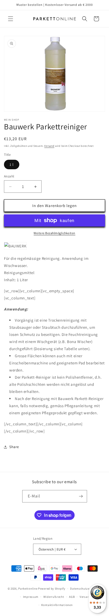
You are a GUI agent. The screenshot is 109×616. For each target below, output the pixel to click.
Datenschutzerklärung (85, 588)
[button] (10, 19)
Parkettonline (27, 588)
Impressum (30, 597)
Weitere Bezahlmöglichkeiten (54, 233)
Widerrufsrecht (53, 597)
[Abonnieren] (81, 496)
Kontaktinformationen (56, 605)
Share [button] (14, 446)
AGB (72, 597)
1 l (12, 164)
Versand (49, 146)
